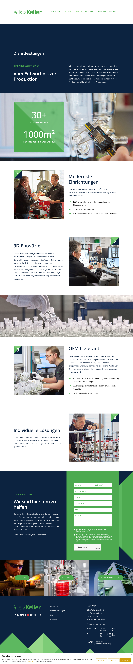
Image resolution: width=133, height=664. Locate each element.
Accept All (125, 660)
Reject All (113, 660)
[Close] (131, 655)
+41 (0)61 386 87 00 (97, 619)
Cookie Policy (31, 661)
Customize (101, 660)
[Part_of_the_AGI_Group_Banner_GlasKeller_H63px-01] (100, 641)
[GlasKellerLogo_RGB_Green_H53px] (28, 10)
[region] (66, 658)
